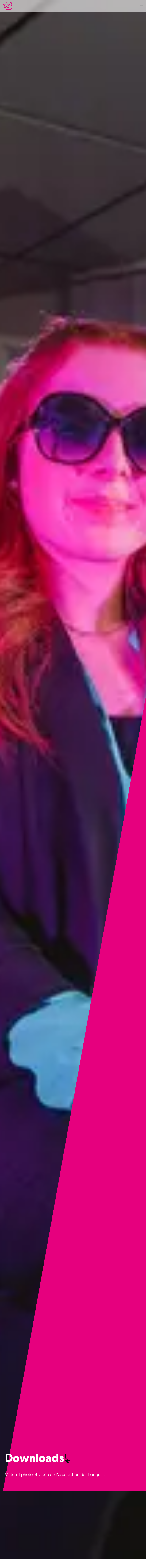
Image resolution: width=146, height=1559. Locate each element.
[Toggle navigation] (141, 5)
